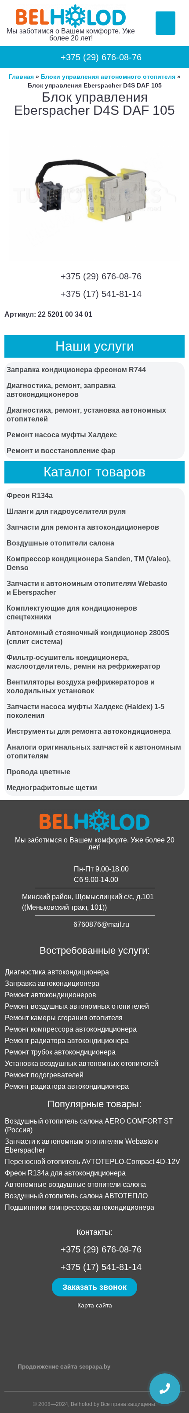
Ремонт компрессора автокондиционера (71, 1029)
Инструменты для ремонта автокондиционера (89, 731)
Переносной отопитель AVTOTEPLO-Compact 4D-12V (92, 1161)
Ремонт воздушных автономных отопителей (77, 1006)
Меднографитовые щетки (52, 787)
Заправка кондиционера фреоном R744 (76, 369)
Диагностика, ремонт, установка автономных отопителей (86, 414)
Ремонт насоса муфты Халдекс (62, 435)
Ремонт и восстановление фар (61, 450)
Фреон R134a (30, 495)
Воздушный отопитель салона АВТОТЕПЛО (76, 1196)
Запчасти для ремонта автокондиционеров (83, 527)
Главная (21, 76)
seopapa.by (94, 1366)
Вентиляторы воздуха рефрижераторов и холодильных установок (81, 686)
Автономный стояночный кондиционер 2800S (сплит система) (88, 637)
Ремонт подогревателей (44, 1075)
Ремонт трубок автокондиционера (60, 1052)
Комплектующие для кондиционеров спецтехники (72, 612)
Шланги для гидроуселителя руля (66, 511)
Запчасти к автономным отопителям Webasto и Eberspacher (87, 588)
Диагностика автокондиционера (57, 972)
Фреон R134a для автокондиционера (65, 1173)
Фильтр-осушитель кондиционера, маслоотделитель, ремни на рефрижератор (83, 662)
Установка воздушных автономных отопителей (81, 1063)
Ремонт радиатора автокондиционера (67, 1040)
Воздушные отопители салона (60, 543)
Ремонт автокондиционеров (50, 995)
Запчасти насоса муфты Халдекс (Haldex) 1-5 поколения (85, 711)
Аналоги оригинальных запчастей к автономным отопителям (94, 751)
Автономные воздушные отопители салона (75, 1184)
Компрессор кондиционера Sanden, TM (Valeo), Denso (89, 563)
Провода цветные (38, 772)
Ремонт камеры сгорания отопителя (64, 1017)
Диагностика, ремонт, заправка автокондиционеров (61, 390)
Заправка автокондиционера (52, 983)
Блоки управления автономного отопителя (108, 76)
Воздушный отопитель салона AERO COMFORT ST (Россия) (89, 1125)
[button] (165, 23)
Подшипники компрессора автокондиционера (79, 1207)
